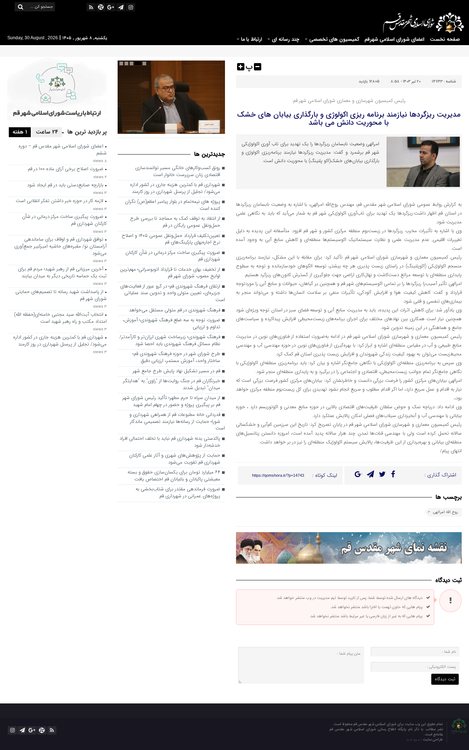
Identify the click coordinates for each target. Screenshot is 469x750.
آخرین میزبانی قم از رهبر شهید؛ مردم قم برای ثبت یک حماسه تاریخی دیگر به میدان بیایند (62, 273)
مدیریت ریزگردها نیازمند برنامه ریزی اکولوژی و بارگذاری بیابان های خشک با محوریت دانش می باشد (349, 118)
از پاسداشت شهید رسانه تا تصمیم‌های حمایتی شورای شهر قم (61, 296)
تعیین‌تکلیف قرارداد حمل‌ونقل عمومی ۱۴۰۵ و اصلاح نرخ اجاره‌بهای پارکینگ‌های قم (171, 239)
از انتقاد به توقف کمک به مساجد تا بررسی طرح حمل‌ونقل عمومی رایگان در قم (175, 222)
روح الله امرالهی (445, 512)
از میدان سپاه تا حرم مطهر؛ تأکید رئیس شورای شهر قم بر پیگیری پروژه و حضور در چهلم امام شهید (171, 402)
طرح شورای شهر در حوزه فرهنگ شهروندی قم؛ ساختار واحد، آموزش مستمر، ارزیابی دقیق (176, 358)
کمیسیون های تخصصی (334, 39)
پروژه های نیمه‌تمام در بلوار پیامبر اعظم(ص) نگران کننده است (172, 205)
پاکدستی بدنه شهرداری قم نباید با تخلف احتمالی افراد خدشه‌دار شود (169, 442)
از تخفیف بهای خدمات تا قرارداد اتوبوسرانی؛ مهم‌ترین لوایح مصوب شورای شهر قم (170, 273)
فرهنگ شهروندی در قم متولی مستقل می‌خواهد (174, 310)
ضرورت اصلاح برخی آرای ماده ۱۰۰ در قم (65, 169)
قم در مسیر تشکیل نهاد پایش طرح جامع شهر (176, 371)
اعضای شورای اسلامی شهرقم (394, 39)
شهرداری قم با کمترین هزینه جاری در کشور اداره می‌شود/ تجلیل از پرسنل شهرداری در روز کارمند (175, 188)
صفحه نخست (445, 39)
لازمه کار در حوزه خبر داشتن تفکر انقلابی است (59, 201)
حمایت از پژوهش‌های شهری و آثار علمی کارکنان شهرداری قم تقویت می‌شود (174, 459)
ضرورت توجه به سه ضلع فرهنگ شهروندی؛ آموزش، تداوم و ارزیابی (171, 324)
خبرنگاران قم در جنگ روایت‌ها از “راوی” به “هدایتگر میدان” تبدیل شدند (171, 385)
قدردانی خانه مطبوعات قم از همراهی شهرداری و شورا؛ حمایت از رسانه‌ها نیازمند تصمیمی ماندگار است (177, 421)
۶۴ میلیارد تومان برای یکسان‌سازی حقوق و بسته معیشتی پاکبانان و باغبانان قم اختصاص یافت (174, 476)
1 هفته (19, 132)
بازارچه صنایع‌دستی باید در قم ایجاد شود (65, 185)
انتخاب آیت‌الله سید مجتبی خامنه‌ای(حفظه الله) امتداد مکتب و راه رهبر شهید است (60, 318)
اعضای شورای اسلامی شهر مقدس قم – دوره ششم (63, 150)
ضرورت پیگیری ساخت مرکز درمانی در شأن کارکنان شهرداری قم (172, 256)
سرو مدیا (413, 739)
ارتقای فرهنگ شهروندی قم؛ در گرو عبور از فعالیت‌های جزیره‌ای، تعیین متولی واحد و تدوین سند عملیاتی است (172, 293)
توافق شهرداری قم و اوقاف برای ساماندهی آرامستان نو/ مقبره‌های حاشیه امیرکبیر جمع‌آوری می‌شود (60, 246)
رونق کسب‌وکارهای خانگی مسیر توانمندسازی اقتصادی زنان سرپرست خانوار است (177, 172)
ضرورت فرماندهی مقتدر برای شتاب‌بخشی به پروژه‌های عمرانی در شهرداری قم (178, 493)
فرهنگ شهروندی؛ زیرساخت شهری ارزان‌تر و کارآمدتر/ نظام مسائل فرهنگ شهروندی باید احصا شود (169, 341)
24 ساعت (47, 132)
